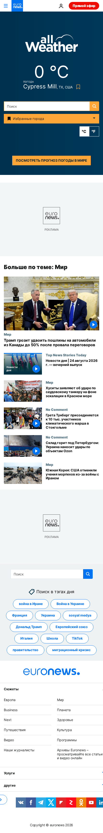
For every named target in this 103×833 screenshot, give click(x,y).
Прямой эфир (84, 6)
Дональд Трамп (29, 627)
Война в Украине (70, 604)
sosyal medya (80, 615)
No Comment (57, 409)
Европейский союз (71, 627)
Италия (26, 638)
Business (10, 710)
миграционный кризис (71, 650)
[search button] (94, 106)
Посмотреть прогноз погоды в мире (51, 160)
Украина (48, 615)
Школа (52, 638)
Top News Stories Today (66, 355)
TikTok (77, 638)
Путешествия (15, 730)
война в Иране (31, 604)
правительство (25, 650)
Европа (10, 699)
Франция (19, 615)
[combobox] (51, 106)
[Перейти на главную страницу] (17, 6)
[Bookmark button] (77, 87)
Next (7, 720)
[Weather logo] (51, 44)
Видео (9, 740)
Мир (7, 334)
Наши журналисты (19, 750)
